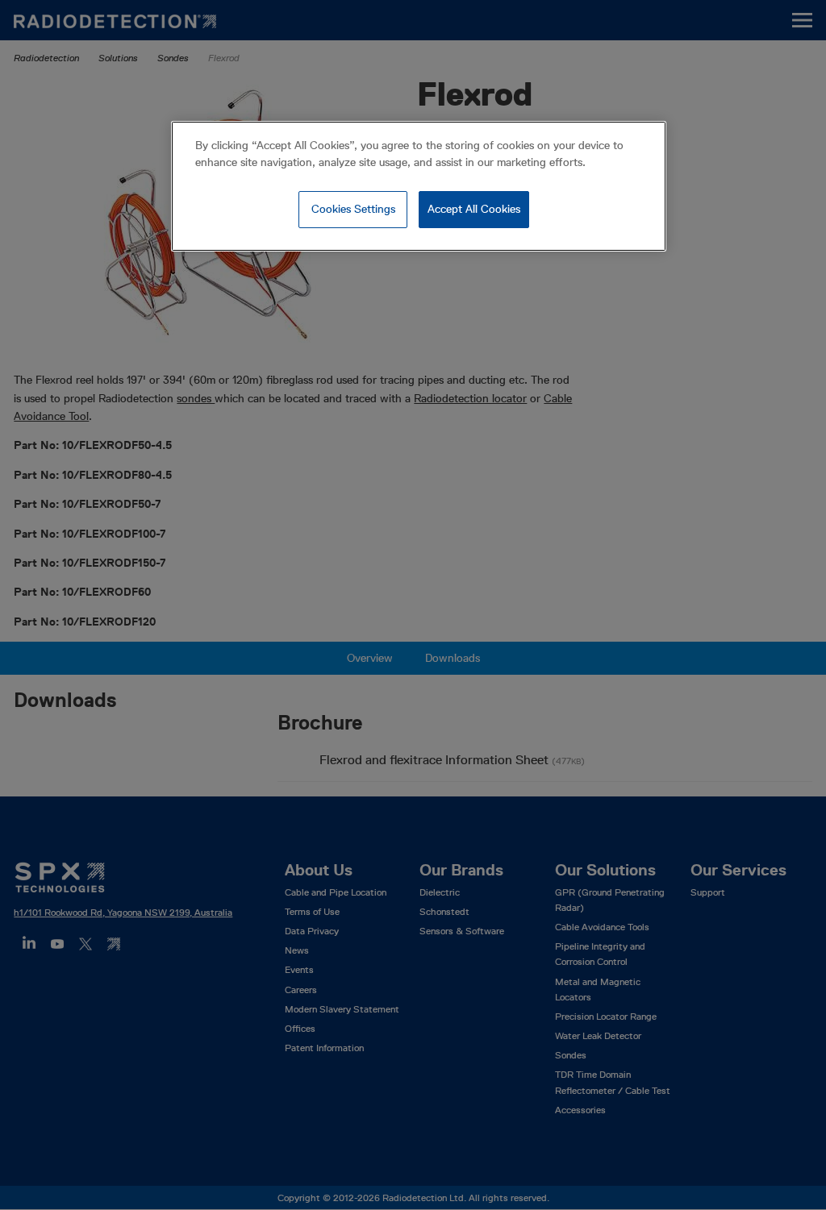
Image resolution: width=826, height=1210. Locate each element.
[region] (418, 186)
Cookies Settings (353, 209)
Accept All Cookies (474, 209)
